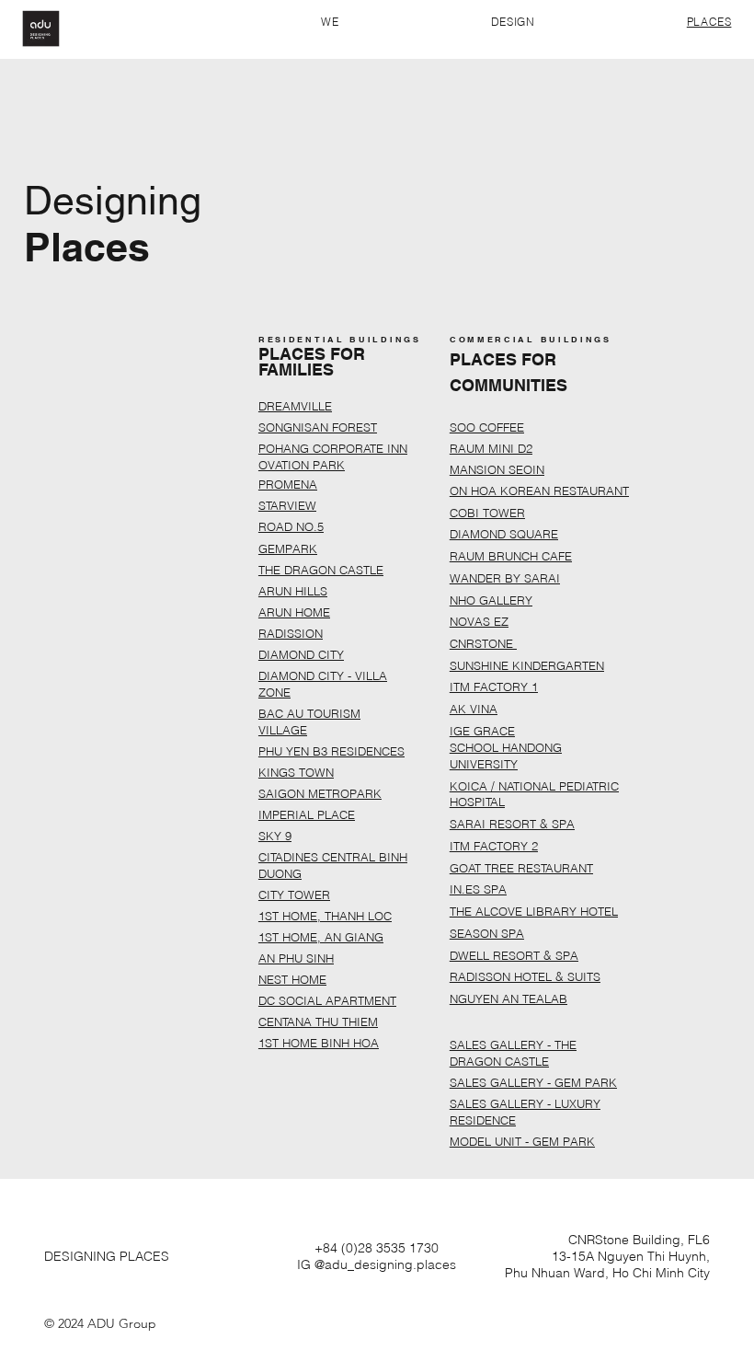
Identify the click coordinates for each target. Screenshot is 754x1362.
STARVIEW (287, 505)
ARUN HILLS (292, 590)
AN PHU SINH (296, 958)
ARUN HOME (294, 612)
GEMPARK (287, 548)
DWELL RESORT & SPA (514, 955)
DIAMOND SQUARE (504, 533)
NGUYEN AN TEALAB (508, 998)
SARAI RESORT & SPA (512, 823)
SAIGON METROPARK (320, 793)
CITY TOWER (294, 894)
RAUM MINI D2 (491, 448)
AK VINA (473, 708)
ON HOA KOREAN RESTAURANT (539, 490)
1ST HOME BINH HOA (318, 1042)
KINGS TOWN (296, 772)
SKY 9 (274, 835)
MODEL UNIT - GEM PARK (522, 1141)
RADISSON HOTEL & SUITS (525, 976)
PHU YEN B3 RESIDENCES (331, 751)
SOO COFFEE (487, 427)
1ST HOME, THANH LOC (325, 915)
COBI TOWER (487, 512)
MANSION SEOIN (497, 469)
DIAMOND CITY (301, 654)
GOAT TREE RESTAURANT (521, 867)
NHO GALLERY (491, 600)
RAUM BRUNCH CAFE (511, 555)
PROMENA (287, 484)
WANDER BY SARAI (505, 578)
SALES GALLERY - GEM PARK (533, 1082)
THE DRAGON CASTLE (320, 569)
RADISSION (290, 633)
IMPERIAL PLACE (306, 814)
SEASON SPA (487, 933)
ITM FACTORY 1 (494, 686)
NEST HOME (292, 979)
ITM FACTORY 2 (494, 845)
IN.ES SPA (478, 889)
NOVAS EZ (479, 621)
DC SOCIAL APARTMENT (327, 1000)
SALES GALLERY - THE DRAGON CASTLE (513, 1052)
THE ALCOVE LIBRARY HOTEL (534, 911)
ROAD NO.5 (291, 526)
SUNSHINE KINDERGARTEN (527, 665)
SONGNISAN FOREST (317, 427)
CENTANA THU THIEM (318, 1021)
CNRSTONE (483, 643)
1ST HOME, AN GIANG (320, 936)
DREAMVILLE (295, 405)
